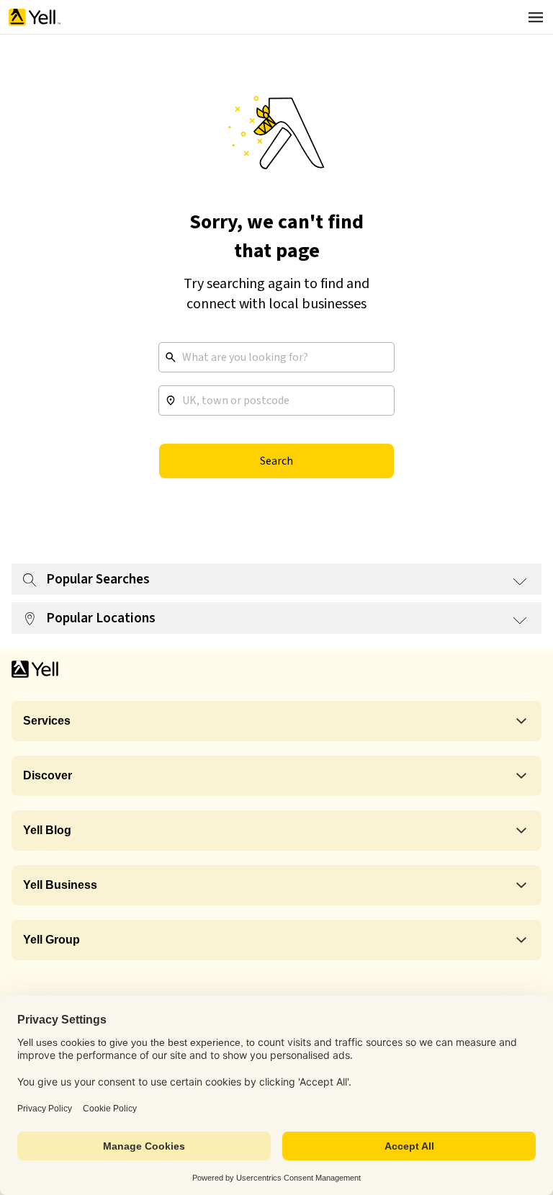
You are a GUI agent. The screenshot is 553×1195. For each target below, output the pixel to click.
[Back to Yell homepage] (34, 17)
